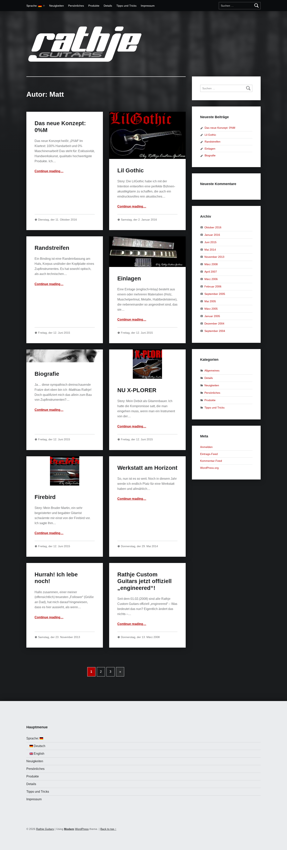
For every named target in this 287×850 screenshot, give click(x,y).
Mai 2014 (210, 249)
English (38, 753)
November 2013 (214, 256)
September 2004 (214, 330)
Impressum (148, 5)
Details (108, 5)
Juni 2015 (210, 242)
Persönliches (76, 5)
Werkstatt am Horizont (147, 468)
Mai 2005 (210, 301)
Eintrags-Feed (209, 454)
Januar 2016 (212, 234)
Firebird (45, 497)
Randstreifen (52, 248)
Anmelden (206, 446)
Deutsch (39, 746)
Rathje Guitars (45, 829)
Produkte (93, 5)
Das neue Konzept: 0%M (220, 127)
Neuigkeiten (56, 5)
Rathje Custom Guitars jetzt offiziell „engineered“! (144, 581)
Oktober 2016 (212, 227)
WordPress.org (209, 467)
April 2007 (210, 271)
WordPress (82, 829)
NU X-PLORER (136, 390)
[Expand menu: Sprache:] (44, 6)
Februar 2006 (212, 286)
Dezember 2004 (214, 323)
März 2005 (211, 308)
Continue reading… (49, 171)
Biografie (47, 374)
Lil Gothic (130, 170)
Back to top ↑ (108, 829)
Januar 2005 (212, 315)
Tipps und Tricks (126, 5)
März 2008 (211, 264)
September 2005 (214, 293)
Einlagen (129, 278)
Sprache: (32, 5)
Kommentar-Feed (211, 460)
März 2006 (211, 279)
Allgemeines (211, 370)
